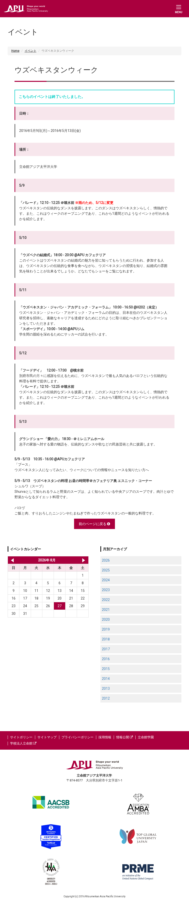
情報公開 (123, 737)
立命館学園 (146, 737)
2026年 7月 (11, 560)
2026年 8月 (47, 560)
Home (15, 51)
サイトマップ (47, 737)
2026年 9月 (83, 560)
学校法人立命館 (21, 743)
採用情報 (104, 737)
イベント (30, 51)
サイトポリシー (21, 737)
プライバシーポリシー (78, 737)
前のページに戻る (93, 524)
